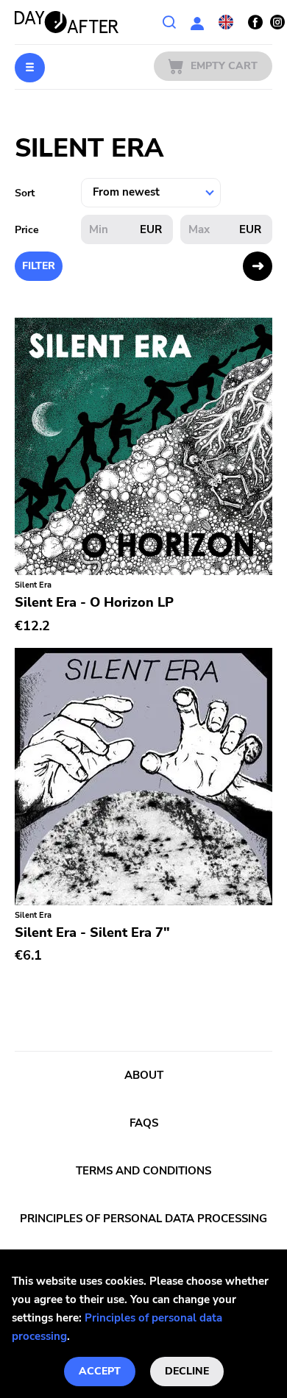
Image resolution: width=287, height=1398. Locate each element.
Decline (187, 1371)
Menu (30, 67)
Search (169, 22)
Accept (100, 1371)
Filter (38, 266)
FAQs (144, 1123)
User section (197, 22)
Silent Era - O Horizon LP (94, 602)
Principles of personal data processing (143, 1218)
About (143, 1075)
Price (27, 230)
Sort (25, 193)
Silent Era (33, 585)
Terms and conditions (143, 1170)
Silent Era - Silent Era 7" (92, 932)
